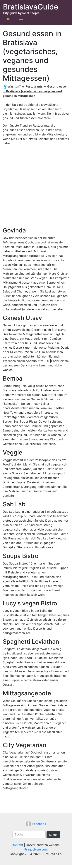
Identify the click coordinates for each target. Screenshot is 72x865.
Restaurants (34, 86)
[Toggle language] (8, 19)
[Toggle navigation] (21, 19)
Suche (53, 835)
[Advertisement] (36, 186)
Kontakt (17, 845)
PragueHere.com (36, 849)
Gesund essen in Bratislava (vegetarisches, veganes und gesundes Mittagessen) (35, 91)
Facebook (39, 824)
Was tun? (14, 86)
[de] (8, 18)
